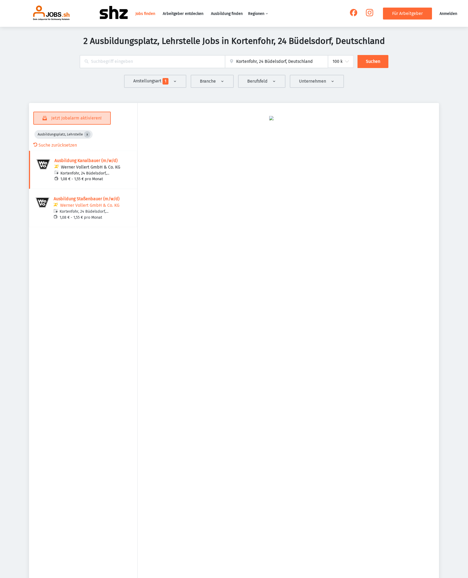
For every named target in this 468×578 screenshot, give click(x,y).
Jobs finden (145, 13)
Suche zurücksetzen (57, 145)
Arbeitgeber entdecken (183, 13)
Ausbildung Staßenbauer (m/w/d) (86, 198)
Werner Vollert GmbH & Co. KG (90, 167)
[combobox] (152, 61)
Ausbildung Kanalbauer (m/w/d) (86, 160)
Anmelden (448, 13)
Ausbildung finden (227, 13)
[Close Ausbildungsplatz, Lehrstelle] (87, 134)
